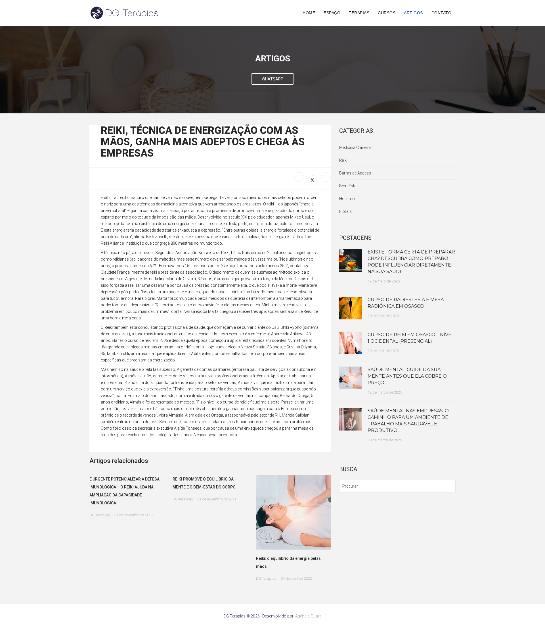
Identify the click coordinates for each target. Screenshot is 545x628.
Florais (345, 211)
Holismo (347, 198)
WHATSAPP (272, 79)
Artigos (413, 13)
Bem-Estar (348, 186)
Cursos (386, 13)
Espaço (332, 13)
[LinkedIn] (326, 177)
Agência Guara (308, 616)
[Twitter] (312, 180)
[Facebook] (299, 177)
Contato (441, 13)
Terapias (359, 13)
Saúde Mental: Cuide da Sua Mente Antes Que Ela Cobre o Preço (407, 376)
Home (309, 13)
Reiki (343, 160)
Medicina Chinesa (355, 147)
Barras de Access (355, 173)
